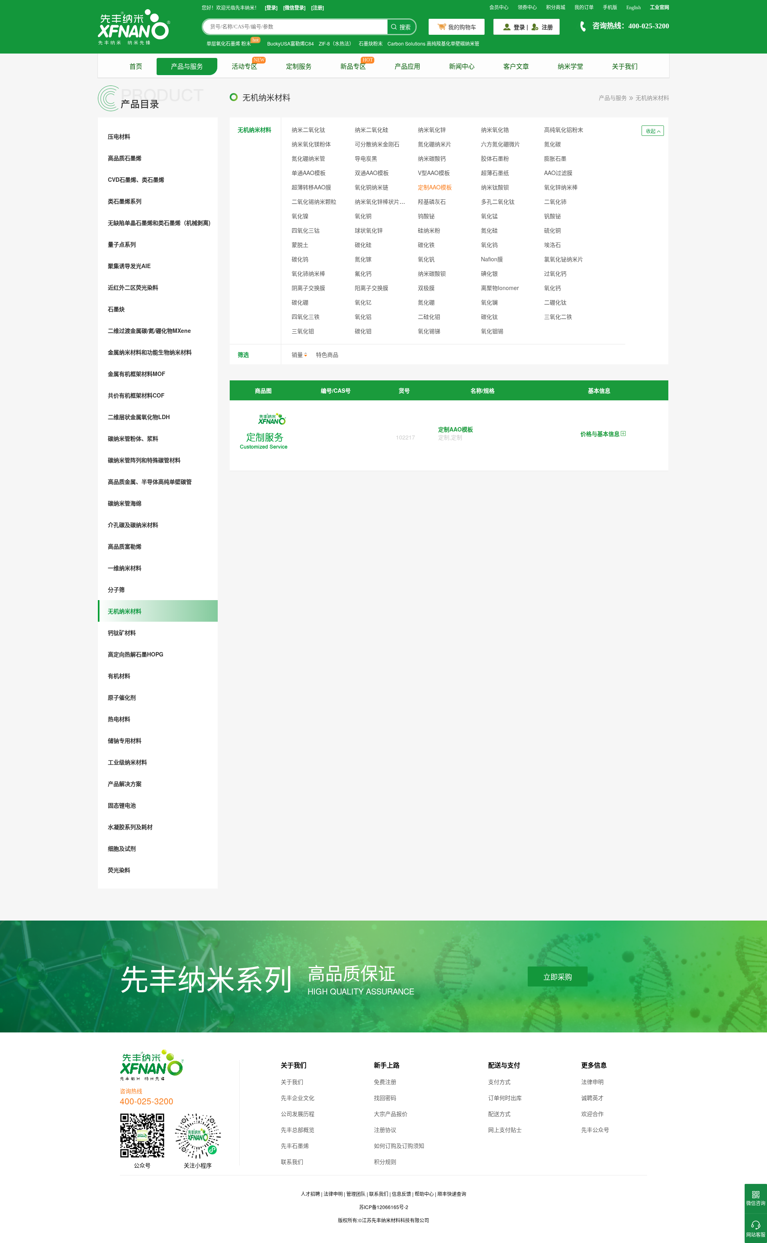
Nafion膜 (492, 259)
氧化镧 (489, 302)
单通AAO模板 (309, 173)
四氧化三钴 (306, 230)
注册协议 (385, 1130)
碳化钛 (489, 316)
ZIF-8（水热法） (336, 43)
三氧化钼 (303, 331)
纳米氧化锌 (432, 129)
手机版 (610, 7)
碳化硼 (300, 302)
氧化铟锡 (492, 331)
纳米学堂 (570, 66)
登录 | (521, 27)
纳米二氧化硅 (371, 129)
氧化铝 (363, 316)
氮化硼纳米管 (308, 158)
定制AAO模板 (435, 187)
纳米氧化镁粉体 (311, 144)
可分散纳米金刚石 (377, 144)
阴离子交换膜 (308, 288)
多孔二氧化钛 (498, 201)
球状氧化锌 (369, 230)
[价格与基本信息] (623, 434)
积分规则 (385, 1161)
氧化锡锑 (429, 331)
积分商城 (555, 7)
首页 (135, 66)
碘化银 (489, 273)
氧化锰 (489, 216)
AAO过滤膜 (558, 173)
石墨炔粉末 (371, 43)
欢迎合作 (592, 1114)
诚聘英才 (592, 1098)
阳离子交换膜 (371, 288)
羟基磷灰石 (432, 201)
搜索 (405, 27)
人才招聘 (310, 1193)
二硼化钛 (555, 302)
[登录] (271, 7)
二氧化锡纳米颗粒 (314, 201)
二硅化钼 (429, 316)
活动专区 (244, 66)
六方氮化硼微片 (500, 144)
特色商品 (327, 354)
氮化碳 (552, 144)
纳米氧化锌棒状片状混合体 (388, 201)
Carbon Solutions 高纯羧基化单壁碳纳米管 (433, 43)
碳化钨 (300, 259)
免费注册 (385, 1082)
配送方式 (499, 1114)
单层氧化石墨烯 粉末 (229, 43)
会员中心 (499, 7)
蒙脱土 (300, 245)
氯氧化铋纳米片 (563, 259)
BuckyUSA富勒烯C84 (290, 43)
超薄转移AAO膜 (311, 187)
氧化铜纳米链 (371, 187)
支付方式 (499, 1082)
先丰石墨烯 (295, 1146)
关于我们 (625, 66)
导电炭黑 (366, 158)
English (633, 7)
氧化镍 (300, 216)
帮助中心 (424, 1193)
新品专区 (353, 66)
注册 (547, 27)
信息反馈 (401, 1193)
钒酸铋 (552, 216)
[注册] (317, 7)
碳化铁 (426, 245)
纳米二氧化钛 (308, 129)
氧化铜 (363, 216)
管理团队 (356, 1193)
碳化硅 (363, 245)
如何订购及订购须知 (399, 1146)
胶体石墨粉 (495, 158)
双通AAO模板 (372, 173)
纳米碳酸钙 (432, 158)
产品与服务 (187, 66)
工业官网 (659, 7)
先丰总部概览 (297, 1130)
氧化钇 (363, 302)
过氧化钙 (555, 273)
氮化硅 (489, 230)
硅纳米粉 (429, 230)
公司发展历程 (297, 1114)
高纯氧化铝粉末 (563, 129)
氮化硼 (426, 302)
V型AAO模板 (434, 173)
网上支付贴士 (505, 1130)
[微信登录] (294, 7)
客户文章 (516, 66)
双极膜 (426, 288)
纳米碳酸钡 (432, 273)
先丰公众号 (595, 1130)
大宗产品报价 (390, 1114)
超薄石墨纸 (495, 173)
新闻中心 (462, 66)
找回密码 (385, 1098)
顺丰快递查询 (451, 1193)
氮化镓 (363, 259)
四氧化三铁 (306, 316)
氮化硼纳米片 (434, 144)
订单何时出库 (505, 1098)
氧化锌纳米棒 (561, 187)
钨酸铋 (426, 216)
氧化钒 (426, 259)
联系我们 (292, 1161)
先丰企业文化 (297, 1098)
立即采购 (557, 977)
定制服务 (299, 66)
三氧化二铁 (558, 316)
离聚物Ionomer (500, 288)
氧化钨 (489, 245)
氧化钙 (552, 288)
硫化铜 (552, 230)
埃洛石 (552, 245)
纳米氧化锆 (495, 129)
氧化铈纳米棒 (308, 273)
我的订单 (584, 7)
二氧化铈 (555, 201)
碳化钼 (363, 331)
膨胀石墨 (555, 158)
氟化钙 (363, 273)
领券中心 (527, 7)
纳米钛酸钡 (495, 187)
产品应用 (407, 66)
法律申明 (592, 1082)
